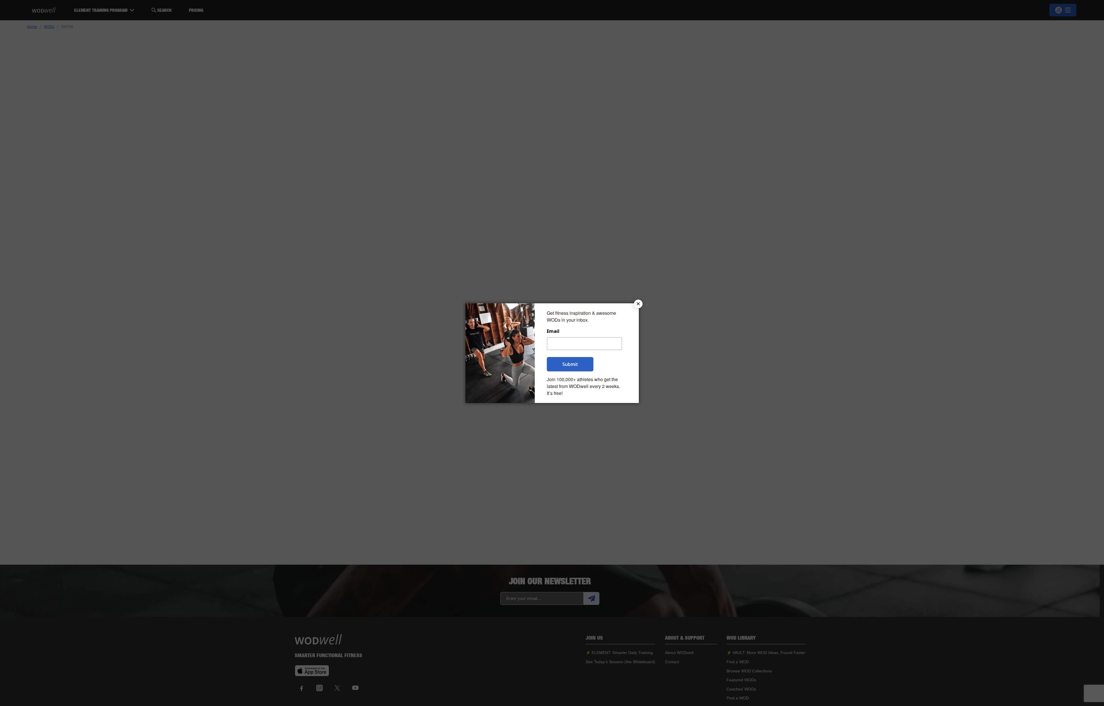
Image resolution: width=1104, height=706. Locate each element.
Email (553, 331)
